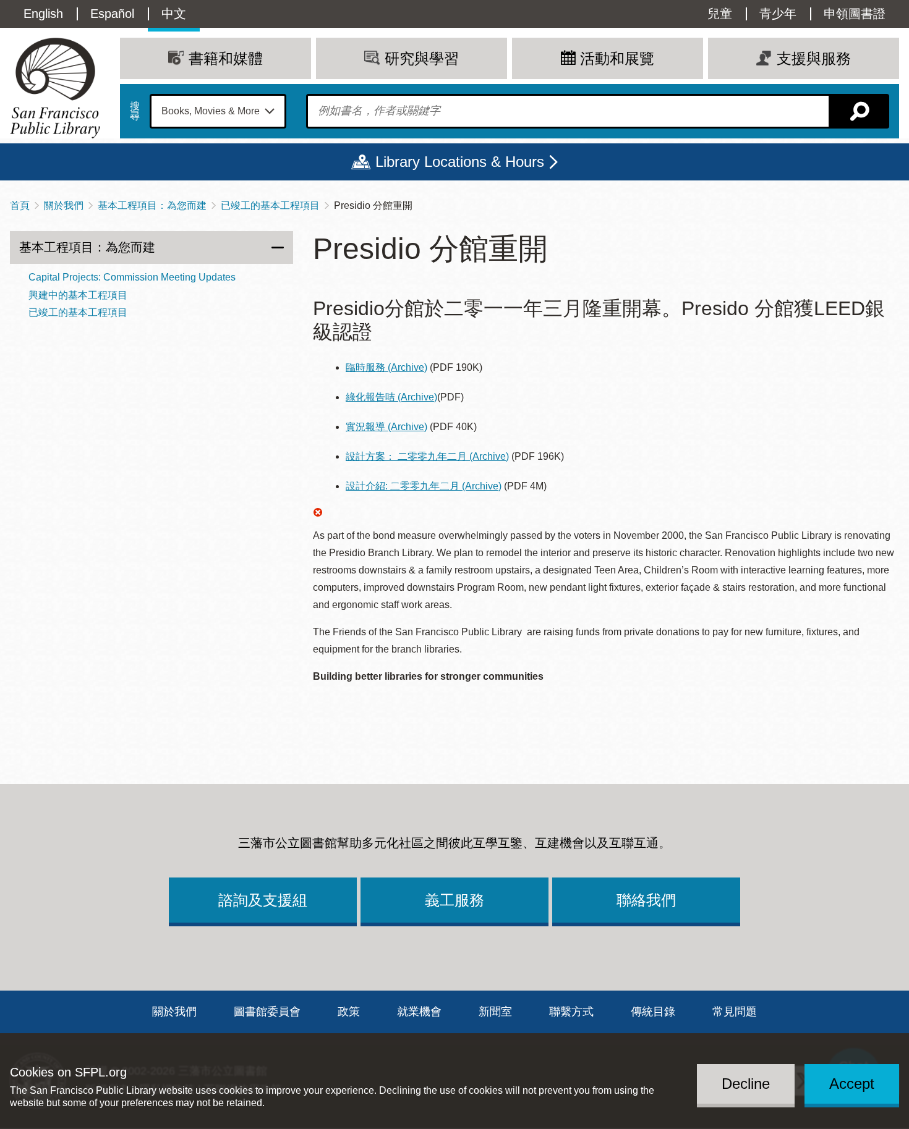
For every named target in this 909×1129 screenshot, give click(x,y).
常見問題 (734, 1011)
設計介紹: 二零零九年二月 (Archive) (423, 486)
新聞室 (495, 1011)
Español (112, 13)
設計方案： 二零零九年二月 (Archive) (427, 456)
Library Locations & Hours (459, 161)
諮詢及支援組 (262, 900)
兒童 (719, 13)
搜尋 (135, 111)
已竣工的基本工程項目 (270, 205)
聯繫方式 (571, 1011)
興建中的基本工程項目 (77, 295)
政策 (349, 1011)
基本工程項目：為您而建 (152, 205)
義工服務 (454, 900)
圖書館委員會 (267, 1011)
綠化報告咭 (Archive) (391, 397)
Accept (851, 1083)
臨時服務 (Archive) (386, 367)
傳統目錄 (653, 1011)
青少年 (777, 13)
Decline (746, 1083)
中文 (173, 13)
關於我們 (63, 205)
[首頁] (55, 88)
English (43, 13)
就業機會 (419, 1011)
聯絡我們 (646, 900)
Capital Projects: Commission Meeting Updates (132, 277)
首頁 (20, 205)
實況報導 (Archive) (386, 426)
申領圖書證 (855, 13)
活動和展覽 (617, 58)
